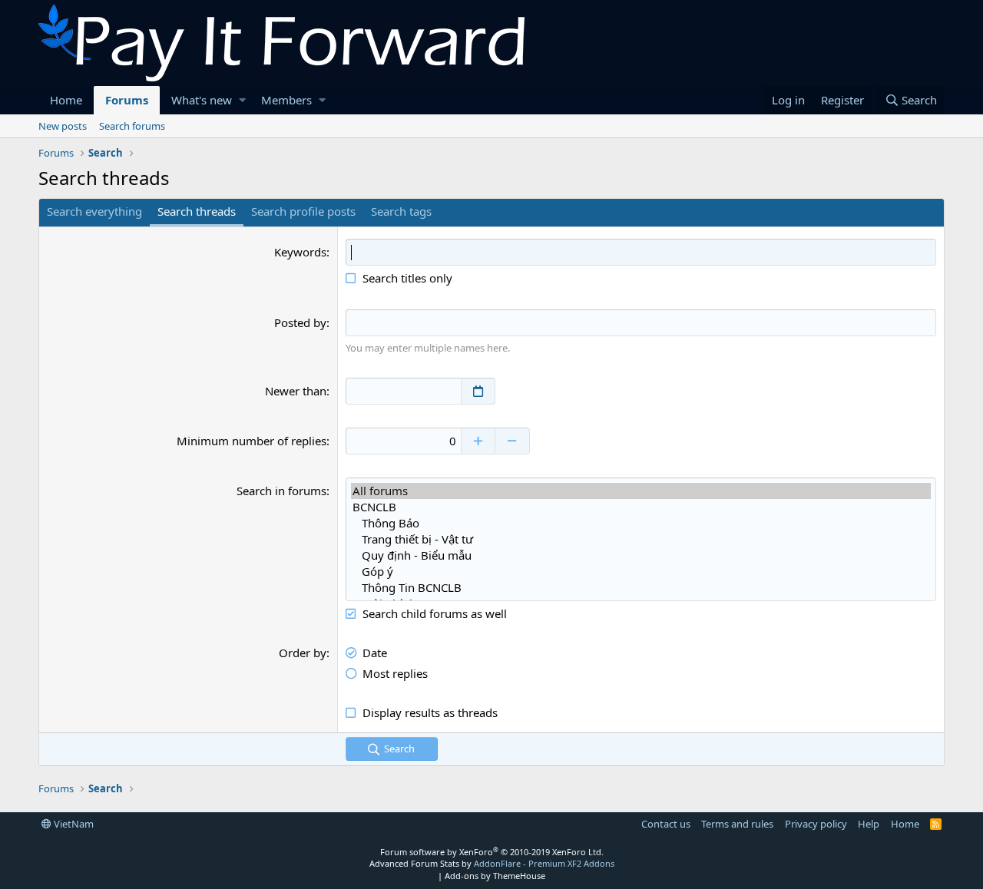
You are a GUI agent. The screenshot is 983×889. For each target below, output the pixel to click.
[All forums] (641, 491)
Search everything (94, 211)
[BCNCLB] (641, 507)
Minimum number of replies (251, 440)
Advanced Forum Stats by (491, 863)
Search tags (401, 211)
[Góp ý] (641, 571)
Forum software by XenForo (492, 852)
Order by (302, 652)
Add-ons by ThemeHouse (495, 875)
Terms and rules (737, 824)
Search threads (196, 211)
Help (868, 824)
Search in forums (281, 490)
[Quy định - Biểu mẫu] (641, 555)
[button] (242, 100)
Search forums (132, 126)
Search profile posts (303, 211)
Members (286, 99)
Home (66, 99)
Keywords (300, 251)
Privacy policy (816, 824)
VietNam (72, 824)
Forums (126, 99)
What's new (201, 99)
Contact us (665, 824)
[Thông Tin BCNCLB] (641, 588)
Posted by (300, 322)
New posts (62, 126)
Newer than (295, 390)
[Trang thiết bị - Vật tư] (641, 539)
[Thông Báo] (641, 523)
